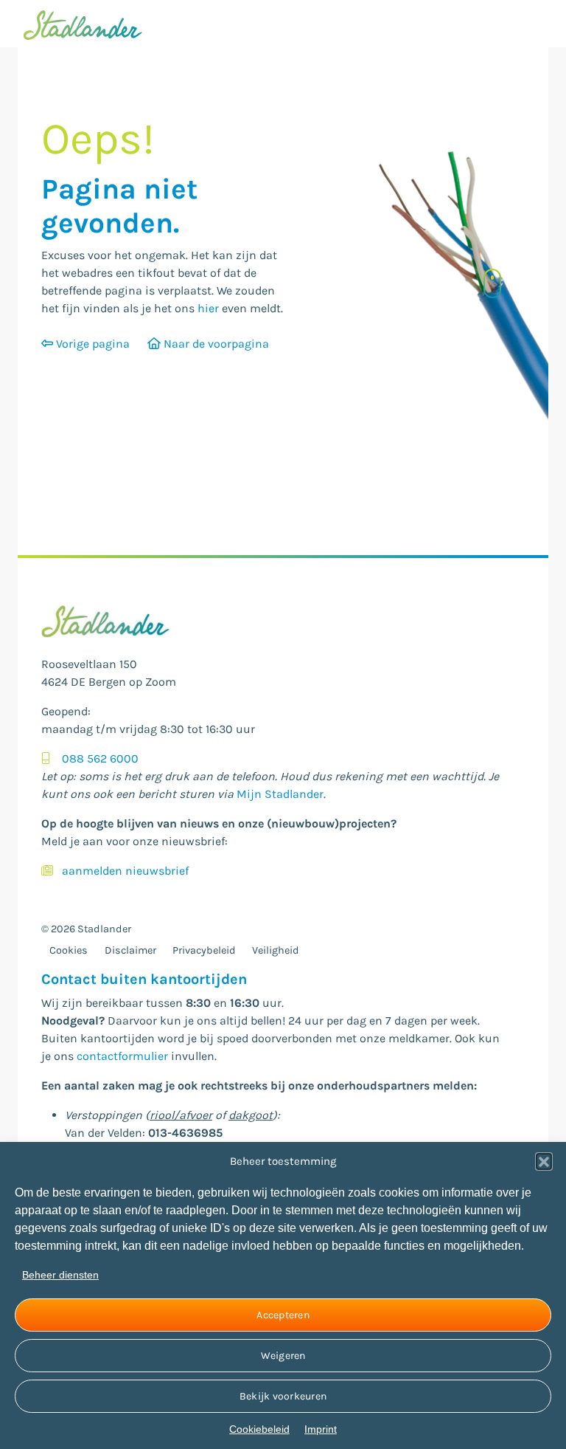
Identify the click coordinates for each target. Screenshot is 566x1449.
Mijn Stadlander (280, 794)
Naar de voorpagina (215, 344)
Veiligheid (275, 950)
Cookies (68, 950)
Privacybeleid (204, 950)
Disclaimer (130, 950)
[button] (544, 1161)
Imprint (320, 1429)
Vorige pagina (91, 344)
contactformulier (122, 1056)
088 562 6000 (100, 758)
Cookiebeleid (259, 1429)
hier (208, 308)
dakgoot (250, 1115)
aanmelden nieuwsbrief (125, 871)
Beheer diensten (60, 1275)
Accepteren (283, 1315)
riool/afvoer (181, 1115)
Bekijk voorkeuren (283, 1396)
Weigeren (283, 1355)
